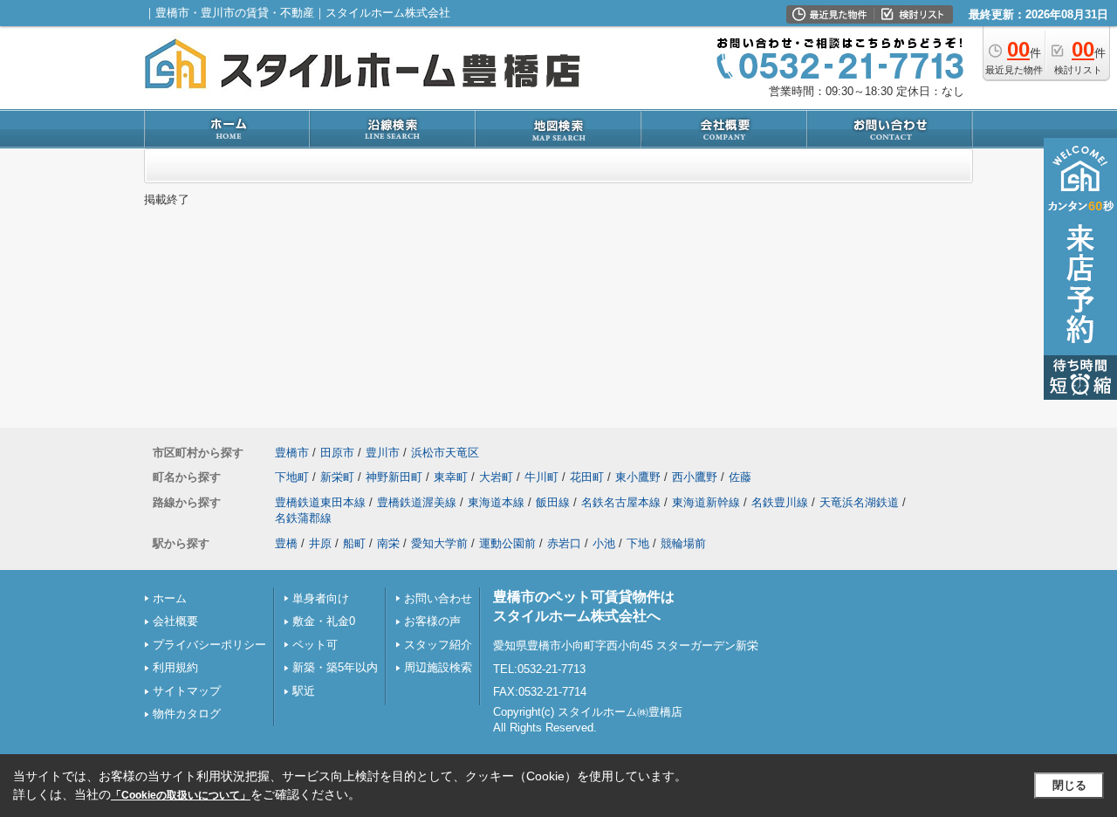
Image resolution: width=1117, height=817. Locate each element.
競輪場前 (683, 543)
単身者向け (320, 598)
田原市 (337, 452)
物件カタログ (187, 713)
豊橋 (286, 543)
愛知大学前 (439, 543)
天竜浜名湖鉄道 (859, 502)
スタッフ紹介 (438, 644)
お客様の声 (432, 621)
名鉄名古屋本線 (621, 502)
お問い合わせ (438, 598)
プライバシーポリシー (209, 644)
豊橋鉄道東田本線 (320, 502)
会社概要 (175, 621)
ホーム (170, 598)
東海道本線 (496, 502)
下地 (638, 543)
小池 (604, 543)
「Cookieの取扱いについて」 (180, 795)
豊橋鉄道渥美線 (416, 502)
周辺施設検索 (438, 667)
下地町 (292, 477)
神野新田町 (394, 477)
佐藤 (740, 477)
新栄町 (337, 477)
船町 (354, 543)
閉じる (1069, 785)
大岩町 (496, 477)
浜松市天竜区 (445, 452)
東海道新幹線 (706, 502)
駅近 (303, 690)
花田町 (587, 477)
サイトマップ (187, 690)
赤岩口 (564, 543)
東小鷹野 (638, 477)
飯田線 (553, 502)
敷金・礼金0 (323, 621)
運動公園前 (507, 543)
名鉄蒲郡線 (303, 518)
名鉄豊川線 (779, 502)
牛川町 (541, 477)
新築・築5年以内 (335, 667)
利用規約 (175, 667)
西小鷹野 (694, 477)
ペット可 (315, 644)
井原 (320, 543)
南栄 (388, 543)
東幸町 (451, 477)
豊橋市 (292, 452)
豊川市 (383, 452)
